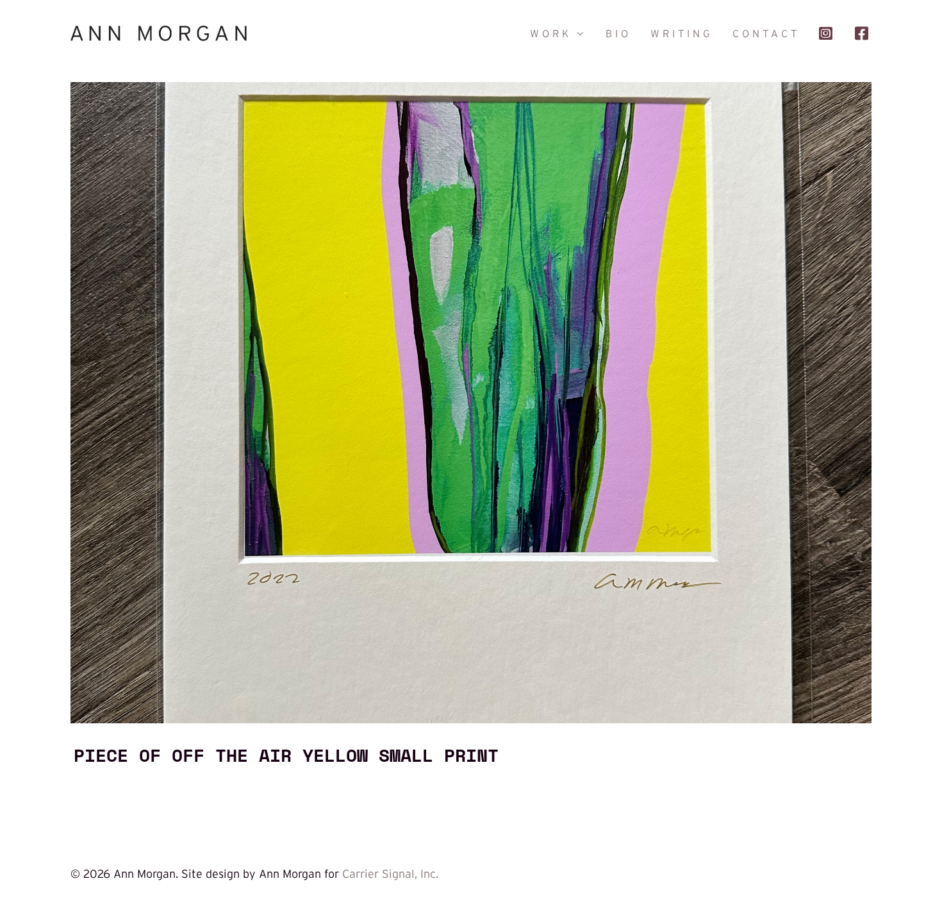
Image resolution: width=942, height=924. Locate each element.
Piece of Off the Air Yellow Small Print (286, 755)
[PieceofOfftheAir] (471, 87)
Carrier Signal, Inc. (390, 874)
